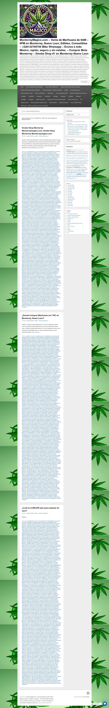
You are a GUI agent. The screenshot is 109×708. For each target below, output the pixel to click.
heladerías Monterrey (53, 229)
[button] (105, 704)
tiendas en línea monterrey (35, 297)
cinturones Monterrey (50, 181)
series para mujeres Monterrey (40, 287)
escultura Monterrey (35, 214)
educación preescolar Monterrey (37, 207)
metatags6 (23, 99)
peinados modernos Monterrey (51, 448)
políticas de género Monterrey (28, 266)
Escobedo (71, 162)
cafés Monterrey (30, 171)
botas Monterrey (52, 170)
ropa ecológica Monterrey (49, 281)
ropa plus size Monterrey (34, 283)
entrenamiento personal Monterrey (45, 396)
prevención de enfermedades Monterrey (50, 268)
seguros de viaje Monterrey (54, 285)
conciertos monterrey (37, 190)
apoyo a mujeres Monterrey (53, 344)
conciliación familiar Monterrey (48, 190)
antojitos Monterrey (42, 158)
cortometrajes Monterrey (55, 193)
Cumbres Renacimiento (74, 160)
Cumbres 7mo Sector (74, 156)
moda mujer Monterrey (52, 249)
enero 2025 (69, 196)
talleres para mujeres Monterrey (42, 291)
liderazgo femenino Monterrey (33, 612)
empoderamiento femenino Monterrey (30, 210)
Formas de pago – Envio (27, 93)
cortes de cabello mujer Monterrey (42, 193)
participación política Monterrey (46, 447)
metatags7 (31, 99)
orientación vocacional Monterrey (40, 258)
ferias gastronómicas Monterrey (37, 220)
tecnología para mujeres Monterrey (34, 293)
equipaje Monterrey (26, 213)
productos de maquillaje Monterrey (34, 643)
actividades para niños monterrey (52, 337)
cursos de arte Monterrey (47, 195)
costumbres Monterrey (27, 194)
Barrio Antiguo (74, 149)
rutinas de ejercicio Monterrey (46, 283)
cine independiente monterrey (28, 365)
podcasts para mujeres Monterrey (34, 265)
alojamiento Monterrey (47, 157)
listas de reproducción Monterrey (38, 241)
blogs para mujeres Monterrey (53, 169)
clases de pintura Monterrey (33, 183)
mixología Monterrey (26, 249)
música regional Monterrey (37, 254)
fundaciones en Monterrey (47, 224)
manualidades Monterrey (44, 242)
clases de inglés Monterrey (46, 182)
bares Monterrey (56, 165)
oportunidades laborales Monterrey (45, 257)
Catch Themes (86, 697)
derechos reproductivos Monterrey (29, 199)
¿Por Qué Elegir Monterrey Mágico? (34, 87)
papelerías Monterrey (31, 260)
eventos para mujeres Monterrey (53, 217)
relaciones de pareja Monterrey (37, 466)
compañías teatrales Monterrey (41, 187)
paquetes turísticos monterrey (42, 260)
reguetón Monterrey (50, 277)
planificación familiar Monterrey (41, 264)
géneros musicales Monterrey (33, 226)
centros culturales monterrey (28, 178)
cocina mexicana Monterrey (36, 555)
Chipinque (70, 151)
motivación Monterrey (36, 250)
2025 (68, 212)
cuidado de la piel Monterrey (49, 194)
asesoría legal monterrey (35, 163)
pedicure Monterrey (50, 261)
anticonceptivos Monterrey (32, 158)
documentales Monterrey (54, 205)
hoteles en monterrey (43, 232)
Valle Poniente (69, 178)
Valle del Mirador (76, 176)
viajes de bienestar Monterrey (46, 491)
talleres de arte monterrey (35, 289)
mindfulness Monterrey (55, 248)
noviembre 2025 (70, 186)
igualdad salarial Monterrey (51, 233)
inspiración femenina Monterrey (43, 236)
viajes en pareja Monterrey (46, 493)
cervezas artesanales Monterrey (29, 364)
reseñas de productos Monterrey (44, 279)
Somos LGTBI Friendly (76, 102)
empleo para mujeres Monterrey (48, 209)
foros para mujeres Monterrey (46, 222)
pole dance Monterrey (54, 265)
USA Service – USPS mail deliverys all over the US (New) (34, 105)
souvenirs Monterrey (26, 288)
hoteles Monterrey (52, 232)
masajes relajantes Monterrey (33, 616)
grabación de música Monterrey (34, 228)
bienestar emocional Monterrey (48, 167)
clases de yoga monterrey (44, 183)
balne (28, 349)
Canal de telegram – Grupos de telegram (52, 90)
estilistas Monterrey (44, 214)
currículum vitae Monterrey (35, 195)
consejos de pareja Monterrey (44, 191)
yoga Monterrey (30, 305)
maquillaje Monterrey (54, 242)
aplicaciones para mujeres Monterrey (46, 159)
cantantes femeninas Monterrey (33, 359)
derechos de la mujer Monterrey (39, 198)
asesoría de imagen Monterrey (53, 346)
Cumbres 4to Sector (73, 155)
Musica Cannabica (40, 99)
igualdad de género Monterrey (39, 233)
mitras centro (71, 165)
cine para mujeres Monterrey (39, 181)
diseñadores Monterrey (35, 203)
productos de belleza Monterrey (42, 269)
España (69, 220)
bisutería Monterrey (31, 169)
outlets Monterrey (51, 258)
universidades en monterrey (33, 301)
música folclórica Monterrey (41, 253)
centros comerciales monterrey (51, 177)
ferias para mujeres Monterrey (50, 220)
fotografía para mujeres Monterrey (34, 224)
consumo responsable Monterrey (34, 377)
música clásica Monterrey (54, 252)
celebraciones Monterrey (39, 177)
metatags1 (23, 96)
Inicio (22, 87)
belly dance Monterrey (26, 167)
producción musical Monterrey (28, 269)
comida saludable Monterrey (28, 187)
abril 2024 (69, 202)
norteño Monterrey (48, 256)
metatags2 (55, 96)
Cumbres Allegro (81, 156)
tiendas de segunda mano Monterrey (34, 486)
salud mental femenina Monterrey (45, 284)
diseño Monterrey (30, 205)
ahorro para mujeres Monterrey (51, 340)
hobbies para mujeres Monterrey (33, 602)
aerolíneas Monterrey (54, 338)
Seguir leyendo (40, 147)
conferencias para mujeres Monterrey (30, 191)
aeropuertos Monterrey (31, 155)
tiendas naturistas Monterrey (36, 487)
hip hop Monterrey (35, 601)
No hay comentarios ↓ (43, 136)
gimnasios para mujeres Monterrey (47, 226)
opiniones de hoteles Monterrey (28, 629)
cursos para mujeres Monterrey (36, 381)
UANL (79, 174)
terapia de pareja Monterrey (36, 295)
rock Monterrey (43, 280)
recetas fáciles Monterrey (47, 275)
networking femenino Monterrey (37, 256)
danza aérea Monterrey (35, 197)
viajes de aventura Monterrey (33, 491)
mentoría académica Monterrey (43, 246)
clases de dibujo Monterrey (34, 182)
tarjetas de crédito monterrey (33, 480)
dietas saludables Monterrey (49, 202)
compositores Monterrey (53, 187)
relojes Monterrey (33, 279)
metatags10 (31, 96)
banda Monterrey (37, 165)
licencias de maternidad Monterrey (47, 240)
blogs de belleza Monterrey (41, 169)
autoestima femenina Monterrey (49, 348)
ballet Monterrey (30, 165)
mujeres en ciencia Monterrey (33, 622)
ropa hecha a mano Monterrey (33, 656)
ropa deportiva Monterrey (38, 281)
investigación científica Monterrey (50, 237)
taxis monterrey (42, 292)
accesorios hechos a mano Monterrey (47, 151)
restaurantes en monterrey (46, 467)
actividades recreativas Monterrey (34, 154)
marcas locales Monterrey (27, 244)
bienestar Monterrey (54, 352)
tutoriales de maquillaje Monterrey (43, 300)
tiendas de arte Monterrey (32, 485)
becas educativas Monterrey (39, 166)
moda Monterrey (43, 249)
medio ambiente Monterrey (27, 617)
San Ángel (68, 175)
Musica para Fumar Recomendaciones (56, 99)
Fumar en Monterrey (40, 93)
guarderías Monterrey (44, 229)
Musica (28, 336)
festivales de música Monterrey (50, 407)
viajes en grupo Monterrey (34, 493)
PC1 (81, 99)
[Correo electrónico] (88, 693)
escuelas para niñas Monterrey (46, 399)
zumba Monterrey (49, 305)
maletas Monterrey (26, 242)
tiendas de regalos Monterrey (33, 296)
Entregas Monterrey (75, 90)
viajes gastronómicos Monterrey (33, 494)
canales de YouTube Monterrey (36, 173)
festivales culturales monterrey (28, 221)
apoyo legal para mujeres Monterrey (38, 161)
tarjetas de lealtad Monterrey (33, 292)
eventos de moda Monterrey (28, 217)
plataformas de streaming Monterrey (34, 637)
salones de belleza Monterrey (33, 657)
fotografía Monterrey (49, 408)
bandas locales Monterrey (47, 165)
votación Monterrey (36, 304)
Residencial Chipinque (74, 169)
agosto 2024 (70, 200)
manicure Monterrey (34, 242)
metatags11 (39, 96)
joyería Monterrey (42, 238)
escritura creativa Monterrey (36, 213)
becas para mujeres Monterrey (52, 166)
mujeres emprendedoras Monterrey (48, 250)
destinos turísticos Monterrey (37, 202)
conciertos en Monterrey (27, 190)
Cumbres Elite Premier (72, 158)
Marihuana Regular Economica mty (78, 93)
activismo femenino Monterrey (48, 154)
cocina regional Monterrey (32, 186)
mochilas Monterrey (35, 249)
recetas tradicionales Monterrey (38, 276)
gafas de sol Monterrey (35, 225)
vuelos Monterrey (44, 304)
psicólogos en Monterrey (52, 273)
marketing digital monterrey (48, 244)
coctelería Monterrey (42, 186)
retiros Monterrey (30, 468)
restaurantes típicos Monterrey (33, 280)
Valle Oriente (83, 176)
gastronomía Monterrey (45, 411)
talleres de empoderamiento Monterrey (50, 289)
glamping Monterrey (32, 598)
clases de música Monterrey (35, 553)
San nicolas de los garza (77, 170)
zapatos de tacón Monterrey (40, 305)
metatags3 (63, 96)
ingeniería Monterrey (40, 234)
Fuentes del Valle (78, 162)
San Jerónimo (81, 169)
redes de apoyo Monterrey (32, 464)
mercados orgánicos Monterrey (42, 248)
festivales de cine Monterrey (42, 221)
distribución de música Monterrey (42, 205)
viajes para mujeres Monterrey (53, 301)
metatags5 (78, 96)
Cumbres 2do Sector (76, 153)
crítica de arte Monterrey (37, 194)
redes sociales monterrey (32, 277)
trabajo (68, 229)
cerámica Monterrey (39, 178)
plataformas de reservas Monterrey (48, 451)
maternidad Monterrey (46, 245)
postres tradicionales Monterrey (33, 640)
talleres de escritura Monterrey (28, 291)
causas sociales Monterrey (27, 177)
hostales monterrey (34, 232)
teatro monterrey (50, 292)
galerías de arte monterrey (46, 225)
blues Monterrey (25, 170)
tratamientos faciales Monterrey (28, 300)
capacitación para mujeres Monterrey (39, 174)
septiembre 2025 (71, 188)
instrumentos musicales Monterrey (29, 608)
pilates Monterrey (30, 264)
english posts (70, 218)
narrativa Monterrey (48, 254)
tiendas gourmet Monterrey (46, 297)
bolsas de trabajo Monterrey (35, 170)
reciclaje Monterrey (50, 276)
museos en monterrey (36, 252)
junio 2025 (69, 191)
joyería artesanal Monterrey (32, 238)
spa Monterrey (34, 288)
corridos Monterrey (31, 193)
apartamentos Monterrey (52, 158)
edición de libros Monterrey (36, 206)
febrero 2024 (70, 205)
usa (68, 232)
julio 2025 (69, 189)
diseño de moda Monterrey (46, 203)
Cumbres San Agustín (82, 160)
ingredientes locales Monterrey (52, 234)
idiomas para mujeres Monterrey (37, 604)
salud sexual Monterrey (32, 659)
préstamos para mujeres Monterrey (34, 268)
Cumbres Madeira (79, 158)
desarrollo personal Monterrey (33, 385)
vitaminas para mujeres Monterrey (49, 303)
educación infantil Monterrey (42, 392)
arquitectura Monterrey (51, 161)
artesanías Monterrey (49, 162)
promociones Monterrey (41, 273)
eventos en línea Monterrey (40, 217)
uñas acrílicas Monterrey (32, 490)
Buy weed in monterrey (72, 214)
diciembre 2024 (70, 197)
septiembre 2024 (71, 199)
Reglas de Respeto (63, 102)
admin (36, 136)
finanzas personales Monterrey (33, 222)
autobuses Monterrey (45, 163)
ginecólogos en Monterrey (47, 412)
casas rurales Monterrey (52, 175)
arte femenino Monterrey (39, 162)
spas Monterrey (41, 476)
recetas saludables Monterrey (36, 463)
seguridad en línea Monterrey (42, 285)
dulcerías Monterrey (26, 206)
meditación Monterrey (31, 246)
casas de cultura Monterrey (41, 175)
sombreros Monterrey (52, 287)
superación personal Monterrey (44, 288)
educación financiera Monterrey (49, 206)
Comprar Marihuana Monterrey (73, 215)
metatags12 (47, 96)
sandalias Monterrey (31, 285)
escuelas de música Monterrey (49, 213)
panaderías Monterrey (49, 446)
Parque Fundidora (73, 167)
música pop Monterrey (26, 254)
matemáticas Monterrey (36, 245)
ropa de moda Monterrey (27, 281)
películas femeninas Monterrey (37, 262)
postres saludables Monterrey (41, 266)
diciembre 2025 (70, 185)
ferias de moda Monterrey (51, 218)
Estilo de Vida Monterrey (54, 214)
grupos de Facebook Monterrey (33, 600)
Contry (76, 152)
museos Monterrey (45, 252)
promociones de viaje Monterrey (48, 460)
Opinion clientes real (73, 99)
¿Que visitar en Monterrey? (51, 87)
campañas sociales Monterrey (33, 542)
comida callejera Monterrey (53, 186)
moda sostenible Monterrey (32, 621)
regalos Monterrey (42, 277)
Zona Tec (75, 178)
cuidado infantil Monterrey (39, 380)
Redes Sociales (53, 102)
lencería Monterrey (51, 238)
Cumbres (80, 152)
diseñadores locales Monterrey (38, 388)
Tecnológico (74, 174)
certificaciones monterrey (49, 178)
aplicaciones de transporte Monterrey (30, 159)
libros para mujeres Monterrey (33, 240)
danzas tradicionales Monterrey (40, 383)
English (66, 90)
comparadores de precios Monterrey (34, 558)
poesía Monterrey (45, 265)
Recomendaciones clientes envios (39, 102)
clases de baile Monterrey (36, 551)
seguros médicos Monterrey (28, 287)
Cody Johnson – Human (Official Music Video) (77, 124)
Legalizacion (50, 93)
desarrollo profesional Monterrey (34, 201)
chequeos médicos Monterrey (38, 179)
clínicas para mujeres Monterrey (33, 554)
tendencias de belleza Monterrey (49, 293)
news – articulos (70, 226)
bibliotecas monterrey (36, 167)
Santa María (85, 172)
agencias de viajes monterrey (43, 155)
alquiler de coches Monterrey (53, 341)
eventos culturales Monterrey (54, 216)
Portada (23, 111)
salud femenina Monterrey (32, 284)
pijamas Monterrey (52, 450)
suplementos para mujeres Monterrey (30, 478)
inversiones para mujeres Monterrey (34, 237)
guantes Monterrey (35, 229)
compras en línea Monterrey (28, 189)
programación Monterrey (27, 459)
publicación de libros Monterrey (28, 275)
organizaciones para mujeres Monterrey (50, 444)
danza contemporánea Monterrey (48, 197)
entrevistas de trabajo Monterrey (37, 212)
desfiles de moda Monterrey (38, 387)
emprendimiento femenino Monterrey (46, 210)
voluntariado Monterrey (27, 304)
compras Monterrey (38, 189)
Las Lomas (81, 163)
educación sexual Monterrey (50, 207)
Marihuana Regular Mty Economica (75, 223)
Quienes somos (24, 102)
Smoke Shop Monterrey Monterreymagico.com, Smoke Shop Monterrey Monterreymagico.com (38, 130)
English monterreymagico (72, 217)
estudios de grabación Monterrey (41, 216)
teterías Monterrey (47, 295)
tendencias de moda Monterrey (36, 483)
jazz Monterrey (34, 609)
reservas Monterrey (35, 467)
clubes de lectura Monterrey (33, 185)
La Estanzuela (75, 163)
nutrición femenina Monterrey (28, 628)
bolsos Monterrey (45, 170)
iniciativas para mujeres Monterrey (29, 236)
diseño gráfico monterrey (34, 389)
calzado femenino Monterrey (49, 171)
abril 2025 (69, 194)
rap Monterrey (39, 275)
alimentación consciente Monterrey (34, 157)
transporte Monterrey (52, 299)
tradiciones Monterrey (31, 299)
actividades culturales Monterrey (39, 153)
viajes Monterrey (42, 301)
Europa (69, 221)
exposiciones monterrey (41, 218)
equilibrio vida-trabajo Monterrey (52, 212)
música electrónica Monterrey (28, 253)
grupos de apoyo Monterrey (47, 228)
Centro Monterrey (80, 149)
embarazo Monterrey (37, 209)
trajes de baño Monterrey (41, 299)
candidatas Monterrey (48, 173)
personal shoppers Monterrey (51, 262)
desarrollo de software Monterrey (44, 199)
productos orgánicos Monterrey (46, 270)
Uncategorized (30, 151)
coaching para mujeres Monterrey (46, 185)
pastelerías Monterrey (40, 261)
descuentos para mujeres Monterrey (48, 201)
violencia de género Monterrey (35, 303)
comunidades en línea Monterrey (50, 189)
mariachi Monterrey (37, 244)
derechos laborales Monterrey (52, 198)
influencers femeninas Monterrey (29, 234)
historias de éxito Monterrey (46, 230)
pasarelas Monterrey (31, 261)
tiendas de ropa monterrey (45, 296)
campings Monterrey (34, 357)
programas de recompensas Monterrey (50, 272)
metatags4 (70, 96)
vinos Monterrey (25, 303)
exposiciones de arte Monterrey (28, 218)
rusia (68, 228)
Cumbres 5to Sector (80, 155)
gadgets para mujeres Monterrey (49, 409)
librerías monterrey (31, 610)
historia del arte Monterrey (34, 230)
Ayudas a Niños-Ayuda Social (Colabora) (70, 87)
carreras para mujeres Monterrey (37, 545)
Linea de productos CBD (61, 93)
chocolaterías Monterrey (50, 179)
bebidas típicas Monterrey (27, 166)
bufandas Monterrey (31, 541)
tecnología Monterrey (34, 482)
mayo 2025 (69, 193)
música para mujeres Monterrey (54, 253)
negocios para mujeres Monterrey (29, 627)
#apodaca (69, 150)
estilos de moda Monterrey (27, 216)
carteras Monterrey (31, 175)
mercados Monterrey (31, 248)
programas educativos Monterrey (29, 273)
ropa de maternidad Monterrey (53, 280)
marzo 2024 (70, 204)
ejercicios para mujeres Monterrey (46, 393)
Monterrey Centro (79, 165)
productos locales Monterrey (33, 270)
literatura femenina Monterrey (51, 241)
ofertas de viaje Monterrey (43, 443)
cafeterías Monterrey (38, 171)
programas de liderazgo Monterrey (34, 272)
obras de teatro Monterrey (32, 257)
